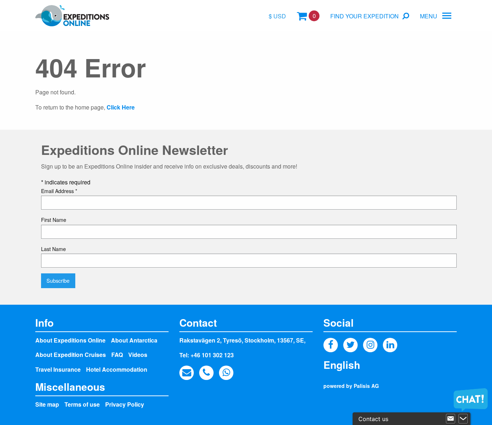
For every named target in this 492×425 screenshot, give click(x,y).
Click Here (121, 107)
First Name (53, 219)
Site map (47, 404)
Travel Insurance (58, 369)
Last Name (53, 248)
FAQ (117, 354)
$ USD (277, 16)
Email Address (59, 190)
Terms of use (82, 404)
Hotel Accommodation (116, 369)
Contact (198, 322)
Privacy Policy (124, 404)
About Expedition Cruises (70, 354)
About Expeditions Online (70, 340)
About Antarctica (134, 340)
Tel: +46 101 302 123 (206, 355)
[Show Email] (450, 419)
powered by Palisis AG (351, 385)
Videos (137, 354)
